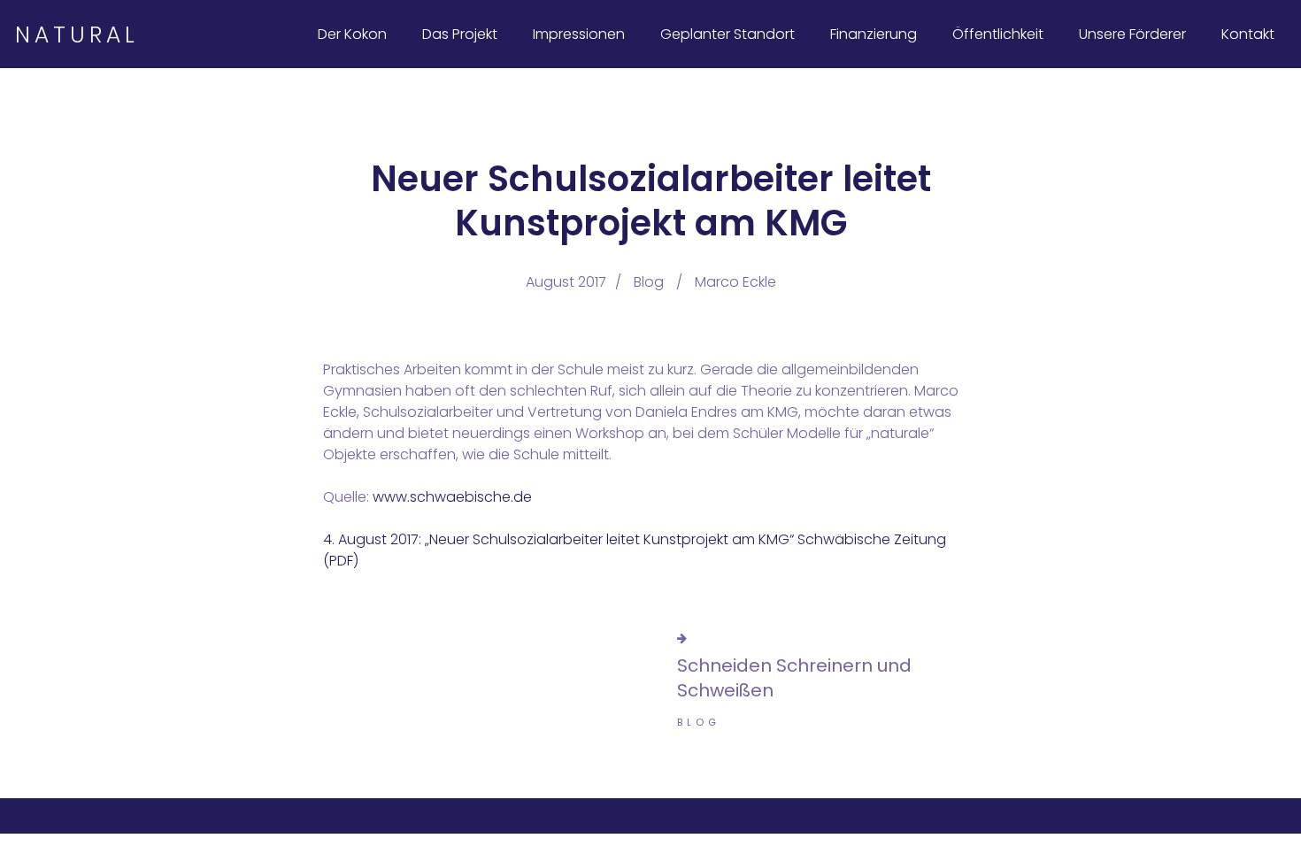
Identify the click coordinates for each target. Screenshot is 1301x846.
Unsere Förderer (1132, 34)
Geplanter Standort (727, 34)
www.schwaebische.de (452, 497)
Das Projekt (459, 34)
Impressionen (579, 34)
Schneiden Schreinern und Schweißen (794, 678)
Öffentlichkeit (997, 34)
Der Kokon (352, 34)
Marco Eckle (735, 282)
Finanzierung (873, 34)
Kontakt (1247, 34)
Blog (649, 282)
